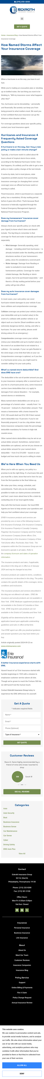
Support (22, 982)
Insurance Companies (22, 965)
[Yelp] (27, 910)
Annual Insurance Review (22, 1003)
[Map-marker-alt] (17, 910)
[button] (22, 18)
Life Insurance (22, 938)
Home (3, 35)
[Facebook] (22, 910)
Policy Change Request (22, 998)
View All (22, 854)
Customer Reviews (22, 960)
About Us (22, 950)
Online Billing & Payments (22, 988)
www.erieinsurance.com (11, 646)
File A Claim (22, 993)
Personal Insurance (22, 928)
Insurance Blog (12, 35)
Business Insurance (22, 933)
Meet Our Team (22, 955)
